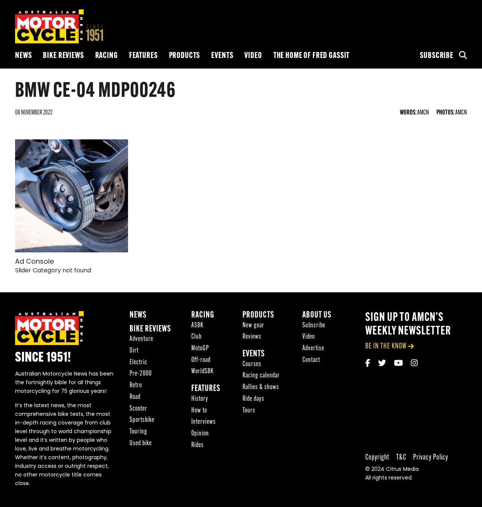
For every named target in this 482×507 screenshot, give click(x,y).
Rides (197, 445)
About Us (316, 315)
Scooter (138, 408)
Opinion (200, 433)
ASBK (197, 325)
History (199, 399)
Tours (249, 410)
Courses (252, 364)
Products (184, 56)
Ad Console (34, 262)
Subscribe (436, 56)
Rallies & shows (261, 387)
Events (222, 56)
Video (253, 56)
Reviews (252, 337)
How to (199, 410)
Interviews (203, 422)
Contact (311, 360)
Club (196, 337)
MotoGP (200, 348)
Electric (138, 362)
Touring (138, 431)
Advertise (313, 348)
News (23, 56)
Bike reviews (63, 56)
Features (143, 56)
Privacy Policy (430, 457)
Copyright (377, 457)
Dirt (134, 350)
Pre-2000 (141, 373)
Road (135, 397)
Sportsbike (142, 420)
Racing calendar (261, 375)
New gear (253, 325)
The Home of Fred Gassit (311, 56)
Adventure (141, 339)
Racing (106, 56)
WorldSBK (202, 371)
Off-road (200, 360)
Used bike (141, 443)
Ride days (253, 399)
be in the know (386, 346)
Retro (136, 385)
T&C (401, 457)
